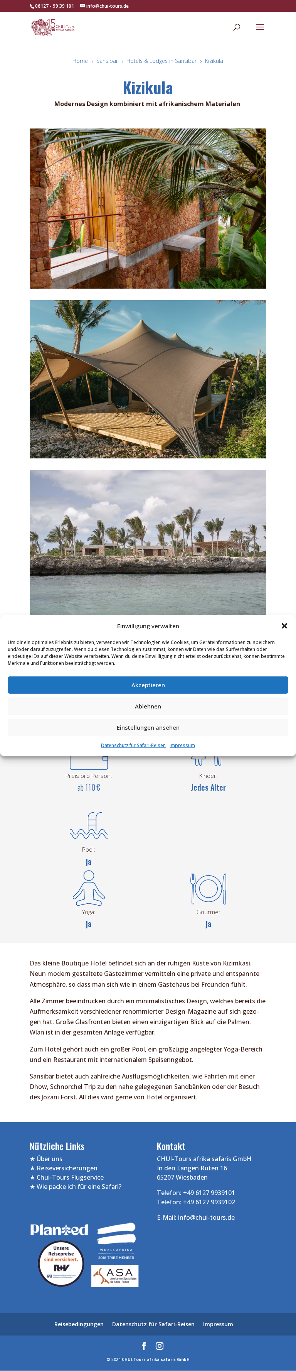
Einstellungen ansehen (148, 727)
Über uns (49, 1159)
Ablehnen (148, 706)
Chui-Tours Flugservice (70, 1177)
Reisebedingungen (79, 1324)
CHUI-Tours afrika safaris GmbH (156, 1359)
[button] (284, 626)
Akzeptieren (148, 685)
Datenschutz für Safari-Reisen (133, 745)
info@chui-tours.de (206, 1217)
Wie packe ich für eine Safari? (79, 1186)
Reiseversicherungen (67, 1168)
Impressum (182, 745)
